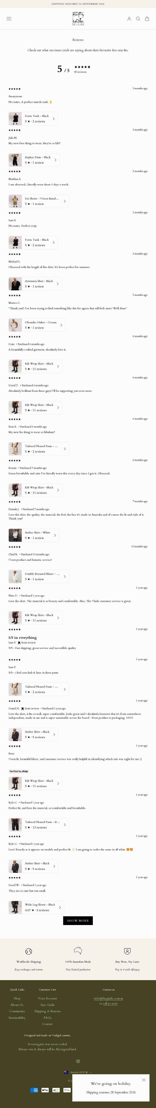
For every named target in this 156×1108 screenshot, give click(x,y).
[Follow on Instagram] (78, 1061)
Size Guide (48, 1005)
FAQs (48, 1018)
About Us (17, 1005)
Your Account (47, 998)
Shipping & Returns (47, 1011)
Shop (17, 998)
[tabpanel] (78, 507)
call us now (110, 1003)
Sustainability (17, 1018)
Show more (78, 921)
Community (17, 1011)
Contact (47, 1024)
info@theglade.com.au (108, 998)
